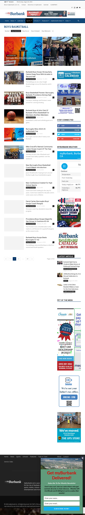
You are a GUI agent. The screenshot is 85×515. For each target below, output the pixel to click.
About (59, 456)
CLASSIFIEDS (53, 4)
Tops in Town (42, 456)
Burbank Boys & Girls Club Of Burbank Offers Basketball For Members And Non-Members (37, 112)
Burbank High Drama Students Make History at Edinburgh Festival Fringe (71, 270)
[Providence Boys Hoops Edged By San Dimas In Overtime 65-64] (14, 224)
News (12, 21)
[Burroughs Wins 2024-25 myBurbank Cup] (14, 134)
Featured (45, 21)
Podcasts (8, 26)
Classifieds (22, 26)
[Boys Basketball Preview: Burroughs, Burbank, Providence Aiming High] (14, 98)
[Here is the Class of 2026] (62, 53)
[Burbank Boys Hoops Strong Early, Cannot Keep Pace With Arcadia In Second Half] (14, 77)
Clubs (67, 21)
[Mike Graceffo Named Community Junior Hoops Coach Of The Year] (14, 152)
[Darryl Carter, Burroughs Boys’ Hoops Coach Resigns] (14, 207)
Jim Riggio (9, 63)
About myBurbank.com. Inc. (12, 4)
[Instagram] (74, 7)
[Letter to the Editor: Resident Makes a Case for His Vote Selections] (59, 290)
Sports (28, 21)
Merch (15, 26)
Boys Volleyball (35, 31)
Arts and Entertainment (70, 274)
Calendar (46, 4)
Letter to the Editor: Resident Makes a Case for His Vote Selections (71, 293)
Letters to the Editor (69, 297)
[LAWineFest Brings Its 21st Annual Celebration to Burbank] (59, 281)
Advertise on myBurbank (35, 4)
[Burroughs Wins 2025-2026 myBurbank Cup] (23, 53)
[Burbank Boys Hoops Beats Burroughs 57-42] (14, 243)
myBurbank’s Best (56, 21)
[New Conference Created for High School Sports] (14, 188)
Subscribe (76, 139)
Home (7, 21)
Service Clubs (8, 461)
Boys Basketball (16, 31)
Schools (36, 21)
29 (27, 259)
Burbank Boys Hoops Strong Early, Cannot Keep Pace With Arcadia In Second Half (39, 74)
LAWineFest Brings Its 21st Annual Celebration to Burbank (72, 282)
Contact (24, 4)
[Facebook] (72, 7)
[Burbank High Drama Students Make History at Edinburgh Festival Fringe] (59, 268)
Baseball (7, 31)
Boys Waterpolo (46, 31)
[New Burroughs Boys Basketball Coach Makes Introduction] (14, 171)
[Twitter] (77, 7)
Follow (77, 130)
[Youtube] (80, 7)
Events (65, 286)
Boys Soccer (25, 31)
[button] (78, 21)
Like (78, 125)
